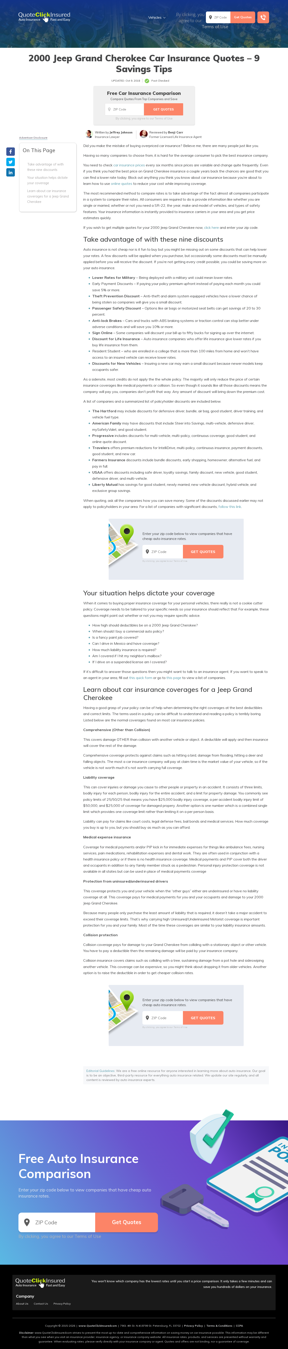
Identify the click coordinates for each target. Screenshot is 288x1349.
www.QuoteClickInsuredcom (98, 1325)
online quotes (121, 183)
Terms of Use (215, 26)
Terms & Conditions (219, 1325)
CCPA (239, 1325)
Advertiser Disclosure (33, 137)
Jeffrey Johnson (121, 132)
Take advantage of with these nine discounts (45, 167)
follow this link (229, 506)
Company (25, 1296)
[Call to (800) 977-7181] (263, 17)
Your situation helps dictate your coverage (47, 180)
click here (211, 227)
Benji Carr (175, 132)
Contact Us (41, 1303)
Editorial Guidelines (100, 1071)
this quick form (140, 677)
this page (173, 677)
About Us (22, 1303)
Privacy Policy (62, 1303)
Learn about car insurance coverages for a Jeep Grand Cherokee (48, 196)
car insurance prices (129, 165)
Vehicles (155, 17)
